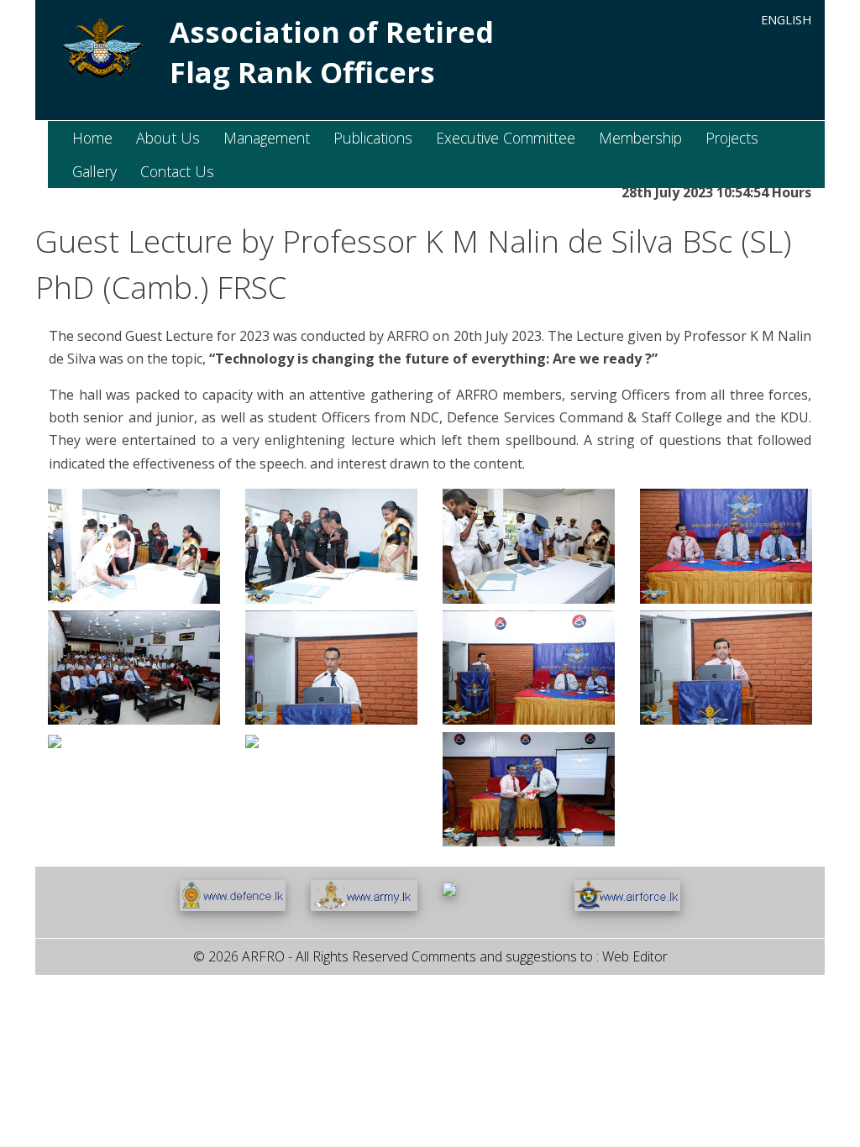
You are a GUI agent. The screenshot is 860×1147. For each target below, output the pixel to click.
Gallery (94, 171)
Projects (731, 138)
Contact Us (177, 171)
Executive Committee (505, 138)
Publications (372, 138)
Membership (640, 138)
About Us (168, 138)
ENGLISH (786, 20)
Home (92, 138)
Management (266, 138)
